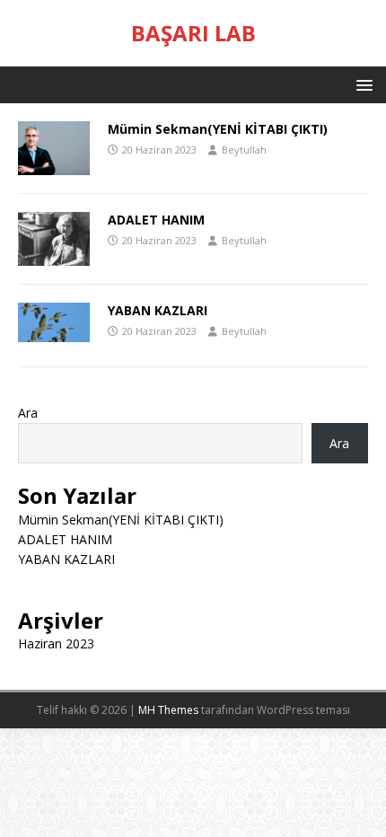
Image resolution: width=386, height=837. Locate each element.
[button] (361, 84)
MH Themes (168, 710)
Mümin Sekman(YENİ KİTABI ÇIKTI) (218, 128)
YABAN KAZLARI (157, 310)
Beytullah (244, 149)
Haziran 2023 (56, 643)
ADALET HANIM (156, 219)
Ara (28, 412)
